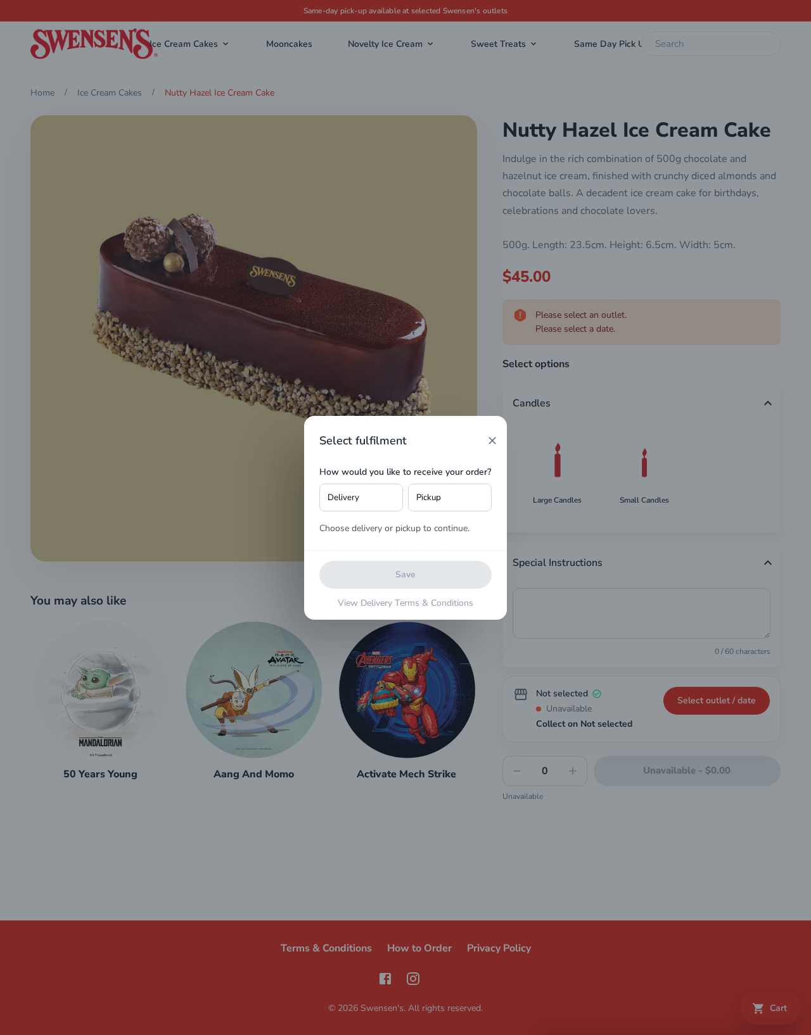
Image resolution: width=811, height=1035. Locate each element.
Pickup (428, 497)
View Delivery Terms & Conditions (405, 603)
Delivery (343, 497)
